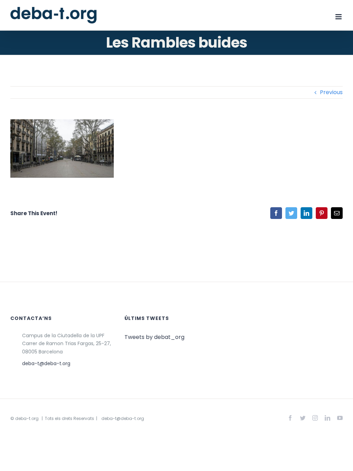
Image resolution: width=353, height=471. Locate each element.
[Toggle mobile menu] (339, 16)
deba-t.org (27, 418)
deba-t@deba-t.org (46, 363)
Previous (331, 92)
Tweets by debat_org (154, 337)
